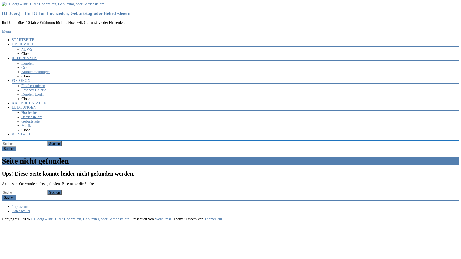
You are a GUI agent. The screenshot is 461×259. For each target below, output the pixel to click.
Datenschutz (21, 211)
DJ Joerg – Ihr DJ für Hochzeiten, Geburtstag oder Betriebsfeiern (66, 13)
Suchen (54, 144)
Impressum (20, 207)
